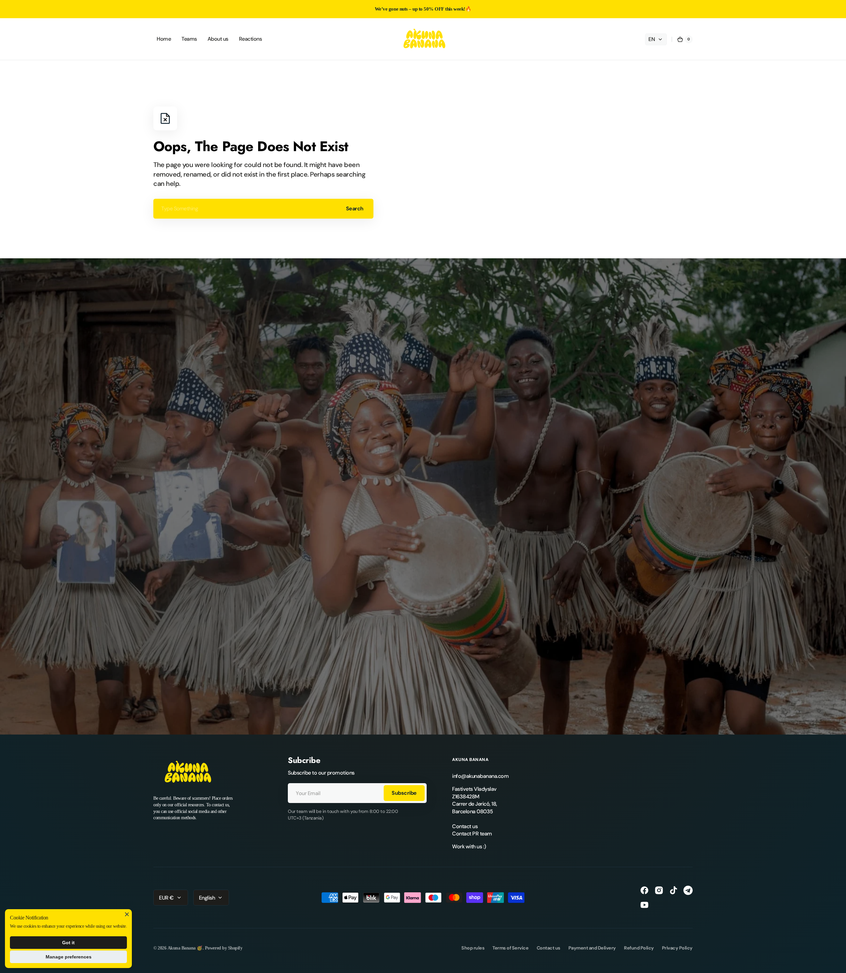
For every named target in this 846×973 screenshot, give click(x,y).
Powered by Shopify (223, 948)
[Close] (127, 914)
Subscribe (404, 792)
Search (355, 208)
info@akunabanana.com (480, 776)
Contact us (465, 826)
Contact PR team (472, 833)
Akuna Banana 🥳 (185, 948)
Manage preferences (69, 956)
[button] (685, 39)
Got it (68, 942)
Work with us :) (469, 846)
